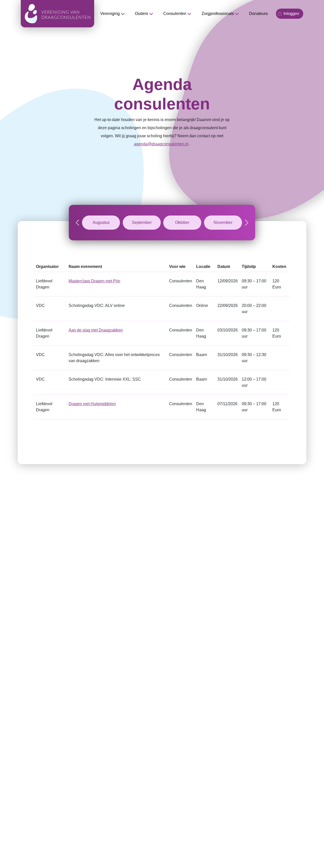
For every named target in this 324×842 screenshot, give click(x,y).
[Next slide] (246, 222)
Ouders (141, 13)
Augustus (101, 222)
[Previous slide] (77, 222)
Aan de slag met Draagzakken (96, 330)
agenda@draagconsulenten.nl (161, 144)
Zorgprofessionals (217, 13)
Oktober (182, 222)
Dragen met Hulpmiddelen (92, 404)
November (223, 222)
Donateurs (258, 13)
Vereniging (110, 13)
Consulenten (174, 13)
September (142, 222)
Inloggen (291, 13)
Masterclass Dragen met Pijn (94, 281)
